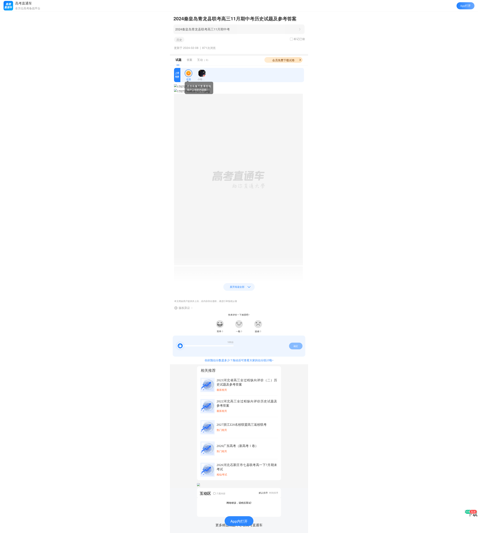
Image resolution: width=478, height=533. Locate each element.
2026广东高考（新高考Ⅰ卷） (237, 446)
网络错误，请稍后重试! (239, 502)
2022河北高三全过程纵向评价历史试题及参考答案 (247, 403)
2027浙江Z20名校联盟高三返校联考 (242, 424)
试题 (178, 60)
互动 (203, 60)
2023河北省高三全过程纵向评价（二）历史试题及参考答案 (247, 382)
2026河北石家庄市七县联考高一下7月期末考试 (247, 467)
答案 (189, 60)
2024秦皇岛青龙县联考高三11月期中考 (202, 29)
